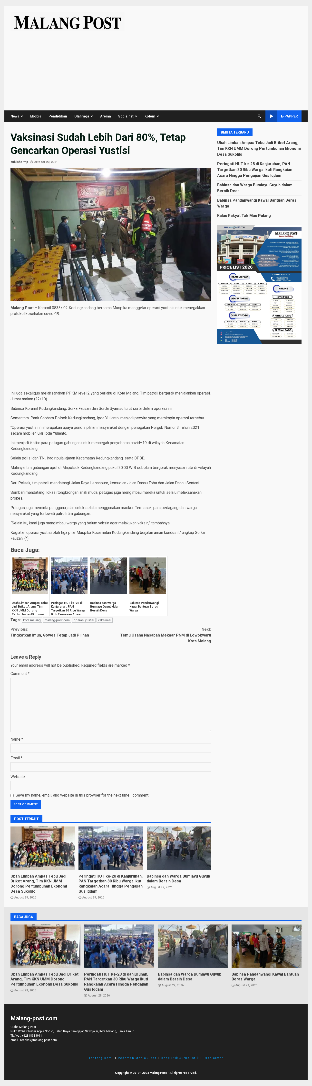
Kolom (150, 116)
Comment (19, 673)
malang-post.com (57, 620)
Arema (105, 116)
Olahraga (81, 116)
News (14, 116)
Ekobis (35, 116)
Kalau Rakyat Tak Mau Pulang (244, 215)
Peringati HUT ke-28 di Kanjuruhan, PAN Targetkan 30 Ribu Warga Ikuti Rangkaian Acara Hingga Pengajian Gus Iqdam (110, 848)
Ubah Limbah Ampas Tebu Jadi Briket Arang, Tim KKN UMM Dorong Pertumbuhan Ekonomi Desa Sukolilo (42, 848)
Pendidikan (58, 116)
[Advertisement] (156, 68)
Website (17, 776)
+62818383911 (32, 1035)
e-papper (289, 116)
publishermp (19, 162)
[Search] (259, 116)
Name (16, 739)
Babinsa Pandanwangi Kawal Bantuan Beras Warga (267, 946)
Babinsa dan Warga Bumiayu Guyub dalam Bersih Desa (179, 848)
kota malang (32, 620)
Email (16, 758)
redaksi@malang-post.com (38, 1040)
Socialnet (126, 116)
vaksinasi (104, 620)
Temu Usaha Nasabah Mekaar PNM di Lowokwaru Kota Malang (165, 635)
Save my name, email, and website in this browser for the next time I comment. (82, 795)
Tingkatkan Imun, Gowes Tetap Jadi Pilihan (49, 632)
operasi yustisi (84, 620)
